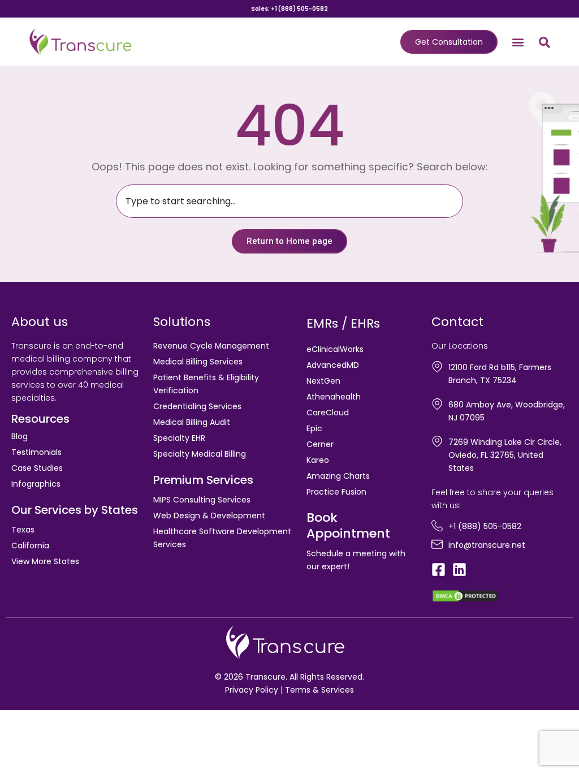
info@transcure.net (486, 545)
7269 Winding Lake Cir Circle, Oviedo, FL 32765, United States (504, 455)
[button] (518, 41)
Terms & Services (319, 689)
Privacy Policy (251, 689)
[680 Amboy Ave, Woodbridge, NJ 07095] (437, 404)
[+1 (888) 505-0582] (437, 525)
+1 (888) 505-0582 (484, 526)
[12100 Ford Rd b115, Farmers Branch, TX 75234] (437, 366)
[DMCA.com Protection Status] (465, 595)
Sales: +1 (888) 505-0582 (289, 9)
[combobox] (289, 201)
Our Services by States (74, 510)
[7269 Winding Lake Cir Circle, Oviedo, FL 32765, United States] (437, 441)
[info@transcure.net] (437, 544)
